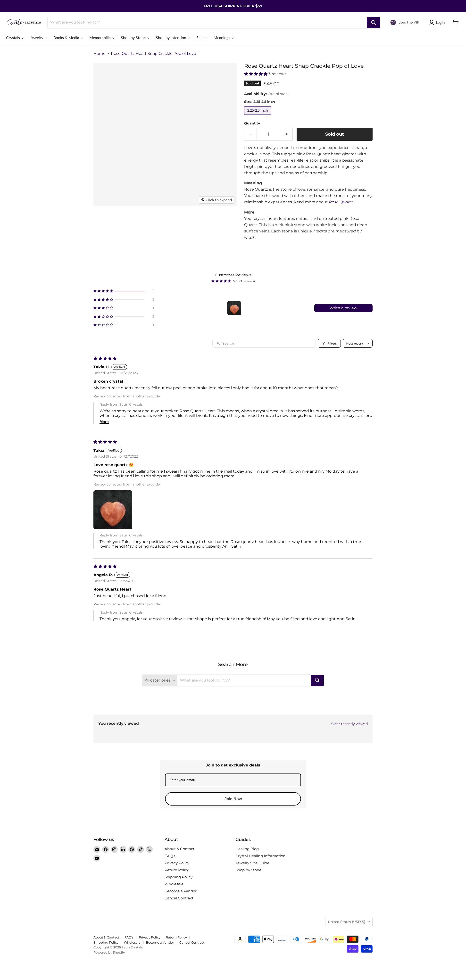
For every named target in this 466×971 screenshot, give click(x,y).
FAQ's (170, 856)
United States (346, 922)
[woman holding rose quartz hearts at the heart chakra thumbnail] (211, 220)
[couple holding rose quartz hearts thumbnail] (123, 220)
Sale (200, 37)
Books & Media (66, 37)
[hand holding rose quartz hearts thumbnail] (123, 240)
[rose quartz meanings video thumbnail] (146, 240)
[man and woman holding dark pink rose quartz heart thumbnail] (170, 220)
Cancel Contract (179, 898)
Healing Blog (247, 849)
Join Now (233, 799)
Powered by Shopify (109, 952)
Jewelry (37, 37)
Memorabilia (100, 37)
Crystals (13, 37)
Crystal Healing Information (260, 856)
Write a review (343, 308)
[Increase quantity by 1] (286, 134)
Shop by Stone (134, 37)
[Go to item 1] (234, 308)
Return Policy (177, 870)
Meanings (222, 37)
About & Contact (179, 849)
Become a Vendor (181, 891)
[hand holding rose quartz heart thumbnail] (102, 240)
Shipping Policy (178, 877)
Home (99, 53)
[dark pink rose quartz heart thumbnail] (102, 220)
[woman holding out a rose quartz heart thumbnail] (191, 220)
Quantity (252, 123)
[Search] (373, 22)
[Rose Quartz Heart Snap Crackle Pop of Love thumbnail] (173, 240)
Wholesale (174, 884)
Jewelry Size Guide (252, 863)
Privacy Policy (177, 863)
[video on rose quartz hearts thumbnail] (146, 220)
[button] (256, 74)
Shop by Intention (171, 37)
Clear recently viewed (349, 724)
